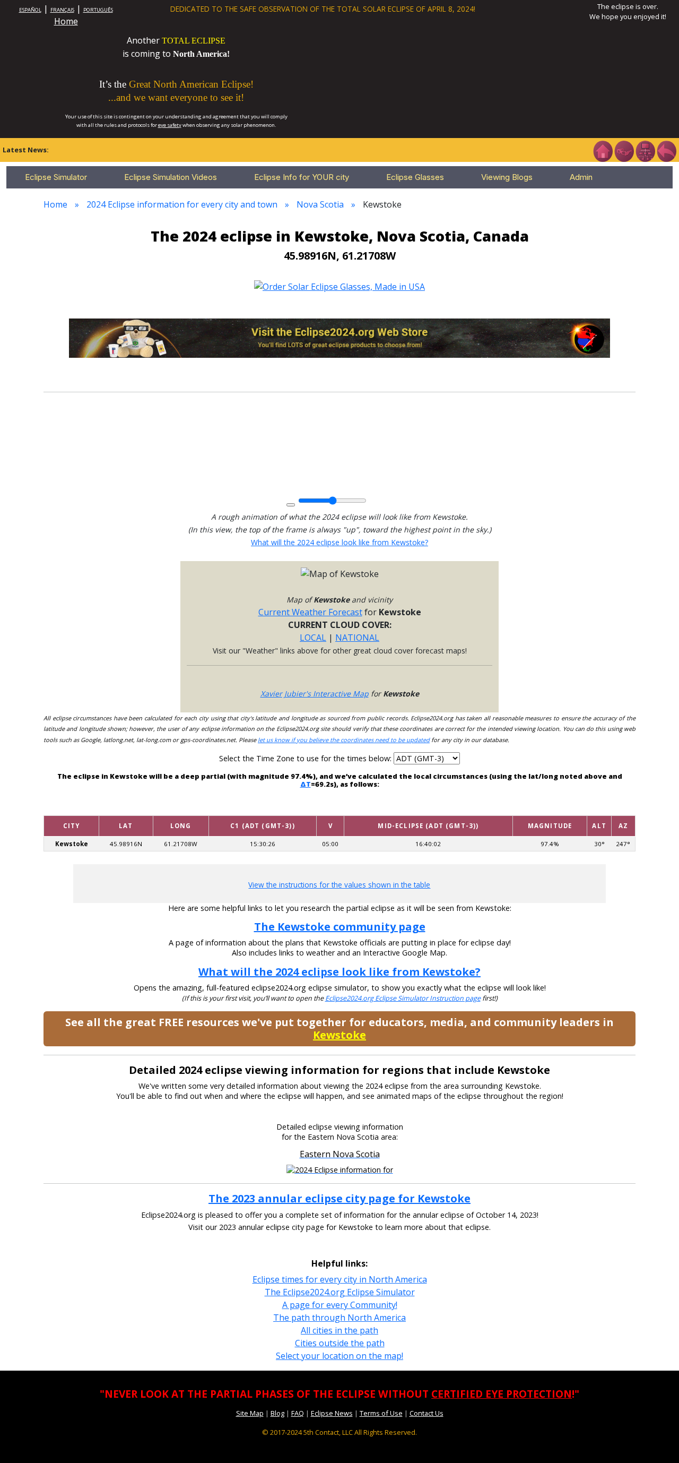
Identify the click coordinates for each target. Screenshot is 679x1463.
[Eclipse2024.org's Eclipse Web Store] (339, 337)
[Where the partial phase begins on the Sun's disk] (330, 809)
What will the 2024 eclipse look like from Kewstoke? (339, 542)
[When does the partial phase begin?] (262, 809)
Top (655, 1439)
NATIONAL (357, 637)
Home (66, 21)
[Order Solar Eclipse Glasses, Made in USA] (339, 285)
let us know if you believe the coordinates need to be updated (344, 740)
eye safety (169, 125)
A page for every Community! (339, 1305)
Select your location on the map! (339, 1356)
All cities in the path (339, 1330)
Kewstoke (339, 1035)
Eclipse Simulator (56, 177)
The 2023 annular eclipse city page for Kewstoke (339, 1198)
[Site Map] (645, 150)
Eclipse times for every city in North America (340, 1279)
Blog (277, 1413)
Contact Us (426, 1413)
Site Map (250, 1413)
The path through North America (339, 1317)
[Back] (666, 150)
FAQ (297, 1413)
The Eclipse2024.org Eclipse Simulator (340, 1292)
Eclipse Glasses (415, 177)
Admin (581, 177)
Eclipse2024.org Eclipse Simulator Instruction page (403, 998)
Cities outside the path (340, 1343)
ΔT (305, 784)
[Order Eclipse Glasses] (624, 150)
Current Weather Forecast (310, 612)
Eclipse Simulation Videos (170, 177)
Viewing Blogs (507, 177)
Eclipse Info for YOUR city (301, 177)
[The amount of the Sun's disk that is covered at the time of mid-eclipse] (550, 809)
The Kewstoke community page (339, 926)
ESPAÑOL (30, 9)
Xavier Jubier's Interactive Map (314, 694)
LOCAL (313, 637)
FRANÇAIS (62, 9)
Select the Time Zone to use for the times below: (306, 758)
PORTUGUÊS (98, 9)
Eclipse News (332, 1413)
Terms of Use (381, 1413)
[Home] (603, 150)
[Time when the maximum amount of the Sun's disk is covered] (428, 809)
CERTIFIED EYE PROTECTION (501, 1394)
